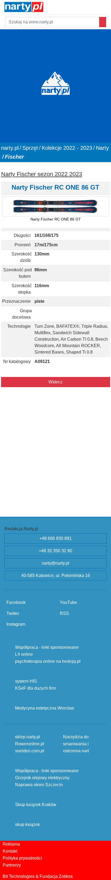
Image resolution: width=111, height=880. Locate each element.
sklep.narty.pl (27, 736)
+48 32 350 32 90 (55, 550)
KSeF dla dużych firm (35, 688)
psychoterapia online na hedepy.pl (48, 661)
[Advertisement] (55, 457)
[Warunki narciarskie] (48, 6)
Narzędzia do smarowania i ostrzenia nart (76, 743)
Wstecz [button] (55, 382)
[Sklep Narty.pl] (61, 6)
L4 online (24, 654)
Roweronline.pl (29, 743)
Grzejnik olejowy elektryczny (42, 777)
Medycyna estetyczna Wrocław (44, 708)
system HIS (26, 681)
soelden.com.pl (29, 750)
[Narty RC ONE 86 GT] (55, 206)
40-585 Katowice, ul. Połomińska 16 (55, 575)
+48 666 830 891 (55, 538)
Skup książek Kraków (35, 804)
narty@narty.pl (55, 563)
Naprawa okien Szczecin (39, 784)
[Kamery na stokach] (54, 6)
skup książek (27, 824)
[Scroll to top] (103, 872)
